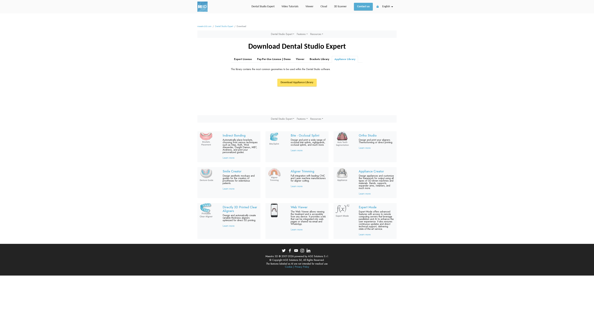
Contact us (363, 6)
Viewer (309, 6)
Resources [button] (315, 34)
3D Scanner (340, 6)
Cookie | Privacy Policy (297, 267)
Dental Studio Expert (263, 6)
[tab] (242, 59)
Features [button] (301, 34)
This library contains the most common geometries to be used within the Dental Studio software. (281, 69)
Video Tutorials (290, 6)
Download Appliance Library (297, 82)
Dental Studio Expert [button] (281, 34)
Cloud (324, 6)
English (386, 6)
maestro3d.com (204, 26)
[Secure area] (378, 6)
